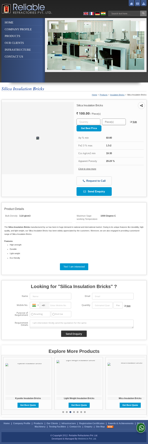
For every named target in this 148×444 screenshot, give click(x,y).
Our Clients (14, 42)
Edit (134, 122)
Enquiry (88, 426)
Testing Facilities (57, 426)
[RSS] (110, 426)
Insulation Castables (132, 398)
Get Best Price (89, 128)
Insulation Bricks (117, 95)
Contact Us (14, 56)
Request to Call (96, 180)
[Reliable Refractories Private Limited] (26, 9)
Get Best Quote (30, 405)
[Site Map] (144, 4)
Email (87, 296)
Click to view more (87, 169)
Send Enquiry (96, 191)
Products (12, 36)
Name (25, 296)
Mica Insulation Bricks (81, 398)
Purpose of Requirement (21, 314)
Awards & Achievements (121, 423)
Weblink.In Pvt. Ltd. (87, 439)
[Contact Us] (137, 4)
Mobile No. (22, 305)
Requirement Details (21, 324)
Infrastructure (18, 49)
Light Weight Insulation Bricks (30, 398)
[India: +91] (35, 305)
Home (9, 22)
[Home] (131, 4)
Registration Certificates (92, 423)
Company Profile (18, 29)
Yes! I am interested (74, 266)
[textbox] (114, 122)
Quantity (86, 305)
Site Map (100, 426)
